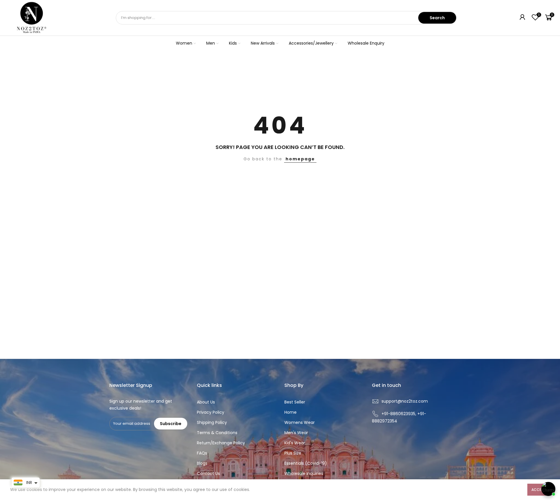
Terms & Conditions (217, 433)
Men (210, 43)
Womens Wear (299, 422)
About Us (206, 402)
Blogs (202, 463)
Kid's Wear (294, 443)
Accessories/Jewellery (311, 43)
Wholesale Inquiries (303, 473)
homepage (300, 159)
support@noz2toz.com (405, 401)
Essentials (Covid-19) (305, 463)
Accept (538, 489)
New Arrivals (263, 43)
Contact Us (208, 473)
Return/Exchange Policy (221, 443)
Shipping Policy (212, 422)
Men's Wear (296, 433)
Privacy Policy (210, 412)
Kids (233, 43)
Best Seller (294, 402)
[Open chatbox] (548, 489)
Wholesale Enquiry (366, 43)
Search (437, 18)
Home (290, 412)
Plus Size (292, 453)
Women (184, 43)
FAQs (202, 453)
